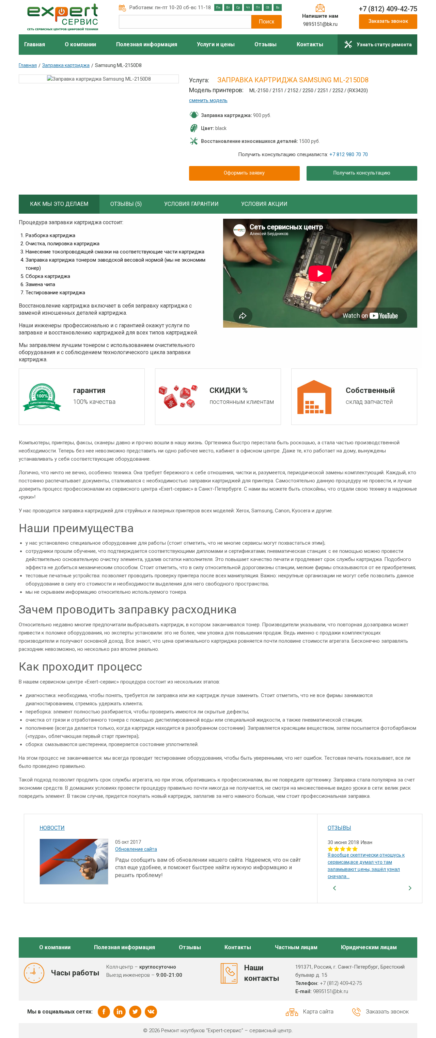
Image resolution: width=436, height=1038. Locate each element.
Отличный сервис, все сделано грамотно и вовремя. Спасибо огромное (362, 862)
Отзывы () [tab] (126, 204)
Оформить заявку (244, 173)
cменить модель (208, 100)
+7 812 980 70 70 (348, 154)
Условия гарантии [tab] (191, 204)
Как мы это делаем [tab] (59, 204)
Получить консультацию (361, 173)
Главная (28, 65)
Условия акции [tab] (264, 204)
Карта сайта (318, 1011)
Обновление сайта (136, 849)
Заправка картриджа (66, 65)
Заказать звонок (388, 21)
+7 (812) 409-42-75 (388, 9)
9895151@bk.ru (320, 24)
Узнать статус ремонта (384, 44)
